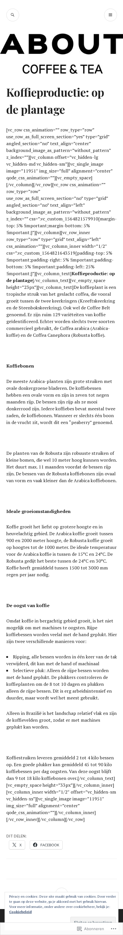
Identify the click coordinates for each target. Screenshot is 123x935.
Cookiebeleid (20, 912)
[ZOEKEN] (12, 15)
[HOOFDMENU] (110, 15)
